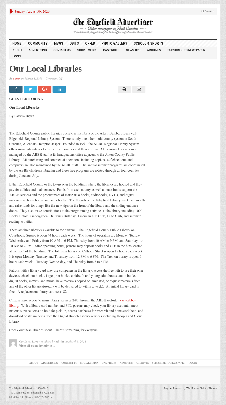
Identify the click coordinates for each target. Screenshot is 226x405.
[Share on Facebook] (16, 89)
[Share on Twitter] (31, 89)
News (58, 43)
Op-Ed (90, 43)
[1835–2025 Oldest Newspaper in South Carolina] (113, 26)
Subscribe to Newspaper (186, 50)
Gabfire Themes (208, 388)
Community (38, 43)
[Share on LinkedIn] (60, 89)
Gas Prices (111, 50)
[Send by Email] (138, 89)
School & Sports (148, 43)
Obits (74, 43)
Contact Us (62, 50)
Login (17, 56)
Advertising (38, 50)
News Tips (133, 50)
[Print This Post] (124, 89)
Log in (167, 388)
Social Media (86, 50)
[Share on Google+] (45, 89)
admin (17, 78)
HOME (17, 43)
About (17, 50)
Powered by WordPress (185, 388)
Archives (154, 50)
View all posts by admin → (37, 345)
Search (209, 11)
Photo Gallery (114, 43)
